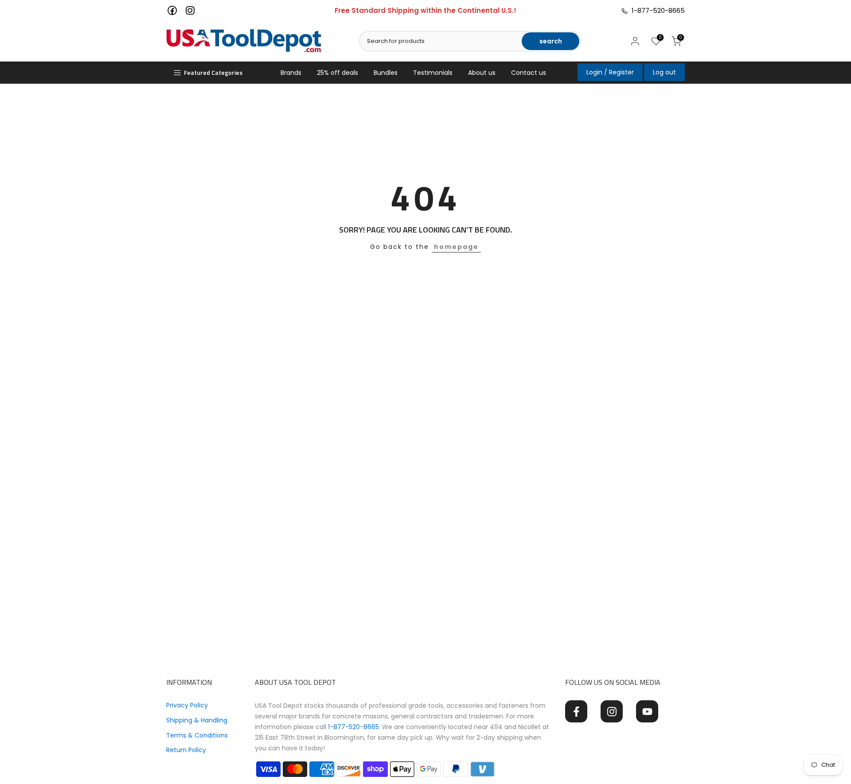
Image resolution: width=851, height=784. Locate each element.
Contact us (528, 72)
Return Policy (186, 749)
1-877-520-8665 (656, 10)
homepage (456, 246)
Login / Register (610, 72)
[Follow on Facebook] (576, 711)
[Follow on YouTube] (647, 711)
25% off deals (337, 72)
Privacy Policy (187, 705)
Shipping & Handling (196, 720)
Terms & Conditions (197, 735)
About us (482, 72)
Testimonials (433, 72)
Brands (291, 72)
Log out (664, 72)
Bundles (386, 72)
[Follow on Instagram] (612, 711)
